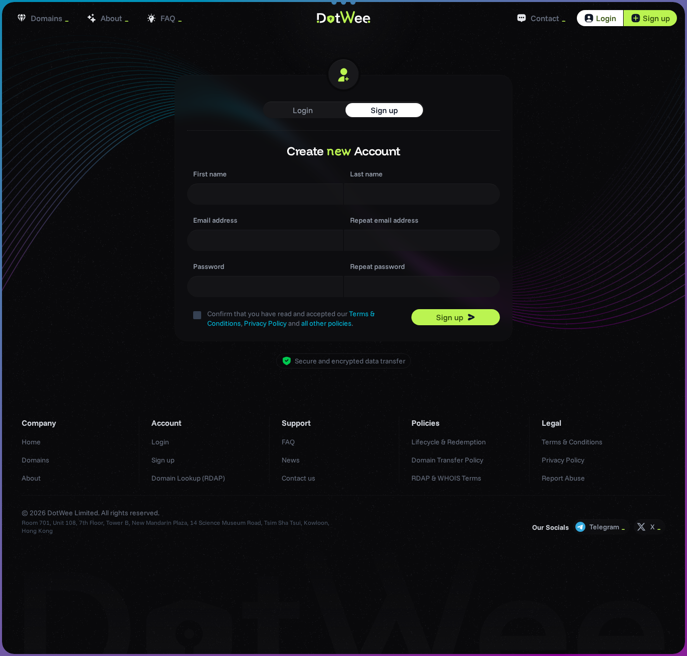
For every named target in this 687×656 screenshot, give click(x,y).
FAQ (168, 18)
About (111, 18)
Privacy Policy (265, 323)
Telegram (604, 526)
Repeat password (377, 266)
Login (606, 18)
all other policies (326, 323)
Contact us (298, 478)
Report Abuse (563, 478)
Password (208, 266)
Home (31, 441)
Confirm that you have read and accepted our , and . (291, 318)
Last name (366, 173)
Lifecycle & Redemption (448, 441)
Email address (215, 220)
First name (210, 173)
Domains (46, 18)
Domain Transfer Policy (447, 459)
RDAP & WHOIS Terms (446, 478)
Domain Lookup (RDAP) (188, 478)
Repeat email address (384, 220)
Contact (545, 18)
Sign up (656, 18)
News (291, 459)
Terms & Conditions (572, 441)
